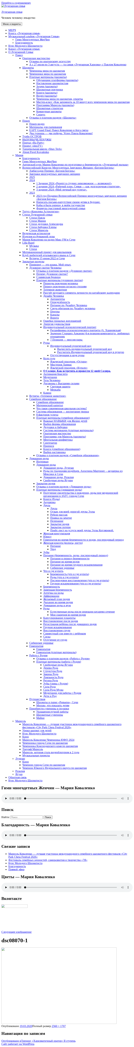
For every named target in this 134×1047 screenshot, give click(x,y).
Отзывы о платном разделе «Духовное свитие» (64, 270)
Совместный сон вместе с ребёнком (64, 633)
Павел (19, 55)
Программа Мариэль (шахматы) (55, 105)
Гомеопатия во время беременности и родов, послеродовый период (83, 539)
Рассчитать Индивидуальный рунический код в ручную (90, 352)
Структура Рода (52, 671)
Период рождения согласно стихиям (65, 286)
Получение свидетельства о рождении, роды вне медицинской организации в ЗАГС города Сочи (80, 494)
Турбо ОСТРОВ (32, 136)
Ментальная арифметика (58, 439)
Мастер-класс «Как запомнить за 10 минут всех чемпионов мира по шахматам (83, 102)
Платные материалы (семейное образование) (63, 417)
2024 (32, 180)
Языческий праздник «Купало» (69, 367)
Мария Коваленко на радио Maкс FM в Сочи (48, 239)
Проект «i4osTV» (32, 145)
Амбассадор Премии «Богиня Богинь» (52, 170)
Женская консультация (56, 533)
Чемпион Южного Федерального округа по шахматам (54, 767)
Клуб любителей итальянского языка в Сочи (48, 255)
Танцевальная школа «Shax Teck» (42, 148)
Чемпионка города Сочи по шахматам (45, 742)
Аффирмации (51, 596)
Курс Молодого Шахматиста (25, 45)
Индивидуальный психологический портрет (69, 327)
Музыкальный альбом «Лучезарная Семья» (34, 36)
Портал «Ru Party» (33, 142)
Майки (40, 717)
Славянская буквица (48, 277)
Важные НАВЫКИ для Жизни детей (65, 420)
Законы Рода (50, 674)
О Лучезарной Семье (20, 52)
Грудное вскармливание (57, 627)
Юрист (47, 536)
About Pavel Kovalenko (35, 152)
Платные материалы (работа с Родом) (58, 661)
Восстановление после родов (60, 621)
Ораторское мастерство (36, 58)
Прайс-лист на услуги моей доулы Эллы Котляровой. (82, 530)
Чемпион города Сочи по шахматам (43, 764)
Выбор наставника (54, 452)
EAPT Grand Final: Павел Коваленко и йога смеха (58, 130)
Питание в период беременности (70, 558)
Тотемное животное (55, 289)
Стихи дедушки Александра (46, 223)
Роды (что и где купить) (64, 577)
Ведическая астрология (36, 233)
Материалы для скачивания (45, 127)
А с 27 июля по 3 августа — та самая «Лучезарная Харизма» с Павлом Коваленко (77, 64)
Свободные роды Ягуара (58, 480)
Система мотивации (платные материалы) (68, 430)
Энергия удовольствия (56, 324)
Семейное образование (43, 399)
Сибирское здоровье (62, 567)
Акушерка (49, 502)
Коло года (49, 358)
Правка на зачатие (61, 517)
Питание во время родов (65, 561)
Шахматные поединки (49, 89)
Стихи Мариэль (38, 230)
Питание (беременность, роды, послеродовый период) (75, 555)
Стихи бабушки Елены (43, 227)
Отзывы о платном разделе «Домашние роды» (63, 486)
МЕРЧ (12, 30)
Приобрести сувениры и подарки (49, 708)
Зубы (46, 552)
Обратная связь (17, 777)
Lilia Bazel (28, 242)
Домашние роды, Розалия (58, 477)
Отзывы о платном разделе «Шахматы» (52, 117)
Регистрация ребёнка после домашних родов (70, 624)
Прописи (48, 445)
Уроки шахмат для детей (36, 730)
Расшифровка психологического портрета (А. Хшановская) (85, 330)
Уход (53, 549)
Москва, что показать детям (52, 705)
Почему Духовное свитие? (52, 274)
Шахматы (28, 67)
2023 (32, 192)
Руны (46, 342)
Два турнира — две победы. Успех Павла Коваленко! (61, 133)
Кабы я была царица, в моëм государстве (60, 205)
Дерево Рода (50, 667)
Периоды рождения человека (60, 283)
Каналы (54, 314)
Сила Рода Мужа (53, 689)
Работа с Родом (38, 655)
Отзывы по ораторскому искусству (50, 61)
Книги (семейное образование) (61, 449)
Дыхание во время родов (58, 602)
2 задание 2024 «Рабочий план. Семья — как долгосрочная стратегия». (78, 186)
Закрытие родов (45, 483)
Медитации (50, 377)
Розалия (20, 771)
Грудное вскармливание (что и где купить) (75, 583)
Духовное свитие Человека (45, 267)
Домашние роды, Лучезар (58, 467)
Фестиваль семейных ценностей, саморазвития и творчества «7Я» (47, 860)
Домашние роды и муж (57, 605)
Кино (25, 736)
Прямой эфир (16, 869)
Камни (47, 392)
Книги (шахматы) (46, 92)
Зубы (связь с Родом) (55, 683)
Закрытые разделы (33, 261)
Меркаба (55, 389)
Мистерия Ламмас (61, 364)
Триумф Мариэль (32, 749)
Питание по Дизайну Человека (68, 305)
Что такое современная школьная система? (61, 408)
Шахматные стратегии (49, 108)
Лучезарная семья (11, 11)
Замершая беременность (57, 589)
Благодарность (24, 42)
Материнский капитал (49, 405)
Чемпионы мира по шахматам (47, 70)
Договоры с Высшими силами (61, 383)
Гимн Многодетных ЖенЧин (32, 39)
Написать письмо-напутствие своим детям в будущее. (68, 202)
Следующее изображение (16, 931)
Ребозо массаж (59, 514)
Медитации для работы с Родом (62, 692)
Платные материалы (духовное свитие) (59, 280)
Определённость (60, 302)
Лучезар (20, 758)
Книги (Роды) (51, 499)
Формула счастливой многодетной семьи (60, 208)
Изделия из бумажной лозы (38, 236)
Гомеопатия (36, 646)
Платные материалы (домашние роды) (59, 489)
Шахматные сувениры (49, 714)
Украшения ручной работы (52, 711)
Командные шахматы (49, 111)
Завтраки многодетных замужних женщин (54, 173)
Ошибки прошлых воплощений (62, 320)
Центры (55, 311)
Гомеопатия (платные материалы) (56, 652)
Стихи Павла (37, 217)
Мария (19, 155)
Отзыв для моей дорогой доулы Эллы (72, 511)
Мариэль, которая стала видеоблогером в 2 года (50, 752)
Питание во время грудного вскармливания (76, 564)
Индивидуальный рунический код (70, 345)
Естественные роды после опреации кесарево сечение (82, 611)
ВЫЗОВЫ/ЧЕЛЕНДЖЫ (36, 139)
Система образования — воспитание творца (62, 411)
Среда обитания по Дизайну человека (72, 308)
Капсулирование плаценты (59, 617)
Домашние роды (39, 458)
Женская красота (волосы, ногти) (63, 542)
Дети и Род (50, 696)
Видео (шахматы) (46, 95)
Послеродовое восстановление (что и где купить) (79, 580)
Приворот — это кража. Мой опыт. (50, 264)
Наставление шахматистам (52, 83)
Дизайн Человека (53, 295)
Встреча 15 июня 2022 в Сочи (47, 258)
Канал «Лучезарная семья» (24, 48)
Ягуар (19, 774)
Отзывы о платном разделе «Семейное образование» (67, 455)
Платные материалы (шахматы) (48, 77)
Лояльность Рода (53, 677)
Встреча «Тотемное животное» (47, 395)
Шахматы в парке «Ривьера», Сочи (57, 702)
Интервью (42, 461)
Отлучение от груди (55, 639)
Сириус (40, 114)
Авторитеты (57, 299)
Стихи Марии (37, 220)
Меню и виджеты (12, 24)
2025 (32, 177)
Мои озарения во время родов (68, 614)
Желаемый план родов (56, 599)
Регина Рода (50, 680)
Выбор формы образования (59, 424)
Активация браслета (55, 374)
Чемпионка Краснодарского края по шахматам (50, 746)
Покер (26, 120)
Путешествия (37, 699)
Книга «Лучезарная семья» (24, 33)
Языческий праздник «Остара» (68, 361)
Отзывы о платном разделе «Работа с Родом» (63, 658)
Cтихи (33, 249)
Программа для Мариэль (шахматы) (64, 436)
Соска (46, 636)
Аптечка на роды (53, 592)
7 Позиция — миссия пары (66, 339)
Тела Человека (51, 380)
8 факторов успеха (47, 414)
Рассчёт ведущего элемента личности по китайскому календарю (81, 292)
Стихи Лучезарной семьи (37, 214)
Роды (46, 608)
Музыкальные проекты (36, 755)
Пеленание (56, 521)
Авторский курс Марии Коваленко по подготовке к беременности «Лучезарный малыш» (75, 164)
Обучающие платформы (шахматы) (57, 80)
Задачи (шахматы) (47, 86)
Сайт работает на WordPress (17, 1043)
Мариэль (20, 721)
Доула (46, 505)
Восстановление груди (56, 630)
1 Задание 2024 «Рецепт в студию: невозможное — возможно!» (74, 183)
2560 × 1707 (59, 1026)
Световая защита (60, 386)
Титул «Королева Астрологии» (40, 211)
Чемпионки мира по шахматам (47, 73)
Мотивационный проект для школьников (47, 252)
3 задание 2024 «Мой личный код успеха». (61, 189)
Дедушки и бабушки (55, 427)
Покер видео (36, 123)
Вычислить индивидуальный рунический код (84, 349)
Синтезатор (50, 442)
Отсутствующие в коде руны (67, 355)
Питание (55, 546)
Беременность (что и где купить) (69, 574)
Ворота (54, 317)
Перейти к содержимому (16, 2)
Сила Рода (49, 686)
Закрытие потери (60, 527)
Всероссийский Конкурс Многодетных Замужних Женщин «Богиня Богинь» (68, 167)
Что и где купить (53, 571)
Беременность (51, 586)
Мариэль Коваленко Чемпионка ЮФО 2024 (48, 739)
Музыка (34, 245)
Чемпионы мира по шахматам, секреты (59, 98)
